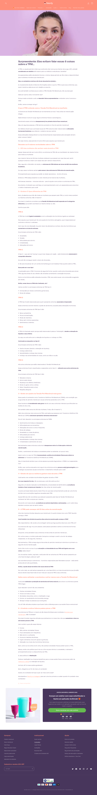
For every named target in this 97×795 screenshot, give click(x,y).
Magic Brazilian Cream (10, 748)
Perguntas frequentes (70, 748)
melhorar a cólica (23, 661)
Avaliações (37, 748)
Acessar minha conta (70, 745)
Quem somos (37, 739)
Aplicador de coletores (10, 759)
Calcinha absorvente (9, 753)
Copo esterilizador (9, 756)
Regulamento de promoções (72, 750)
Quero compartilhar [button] (25, 683)
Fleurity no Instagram (33, 676)
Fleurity (29, 789)
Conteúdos (37, 742)
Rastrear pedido (69, 742)
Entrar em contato (69, 739)
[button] (6, 3)
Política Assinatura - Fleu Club (72, 756)
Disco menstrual (8, 742)
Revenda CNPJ (38, 750)
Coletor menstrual (9, 739)
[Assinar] (32, 769)
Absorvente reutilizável (10, 750)
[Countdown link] (67, 717)
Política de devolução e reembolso (74, 753)
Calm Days (7, 745)
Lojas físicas (37, 745)
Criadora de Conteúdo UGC (41, 753)
